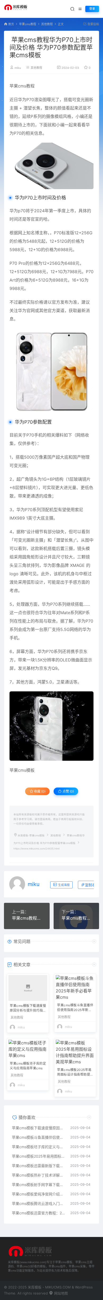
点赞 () (68, 791)
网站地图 (60, 1293)
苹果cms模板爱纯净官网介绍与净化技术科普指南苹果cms (38, 1194)
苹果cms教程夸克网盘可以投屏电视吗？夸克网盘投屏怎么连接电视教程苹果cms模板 (76, 918)
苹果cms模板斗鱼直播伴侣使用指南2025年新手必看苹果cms (75, 1008)
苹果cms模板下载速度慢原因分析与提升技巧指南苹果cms (28, 1008)
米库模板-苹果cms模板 (31, 835)
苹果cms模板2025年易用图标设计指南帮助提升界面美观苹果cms (74, 1073)
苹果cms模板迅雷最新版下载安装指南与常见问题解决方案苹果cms (38, 1165)
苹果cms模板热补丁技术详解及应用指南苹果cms (38, 1175)
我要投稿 (93, 24)
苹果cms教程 (27, 24)
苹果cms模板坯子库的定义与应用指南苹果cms (28, 1065)
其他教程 (47, 24)
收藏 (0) (39, 791)
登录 (92, 9)
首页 (11, 24)
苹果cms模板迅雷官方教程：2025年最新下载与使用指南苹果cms (38, 1213)
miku (18, 68)
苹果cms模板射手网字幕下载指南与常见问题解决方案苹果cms (38, 1184)
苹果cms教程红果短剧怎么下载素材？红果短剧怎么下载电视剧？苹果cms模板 (27, 918)
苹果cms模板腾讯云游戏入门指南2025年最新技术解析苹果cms (38, 1203)
